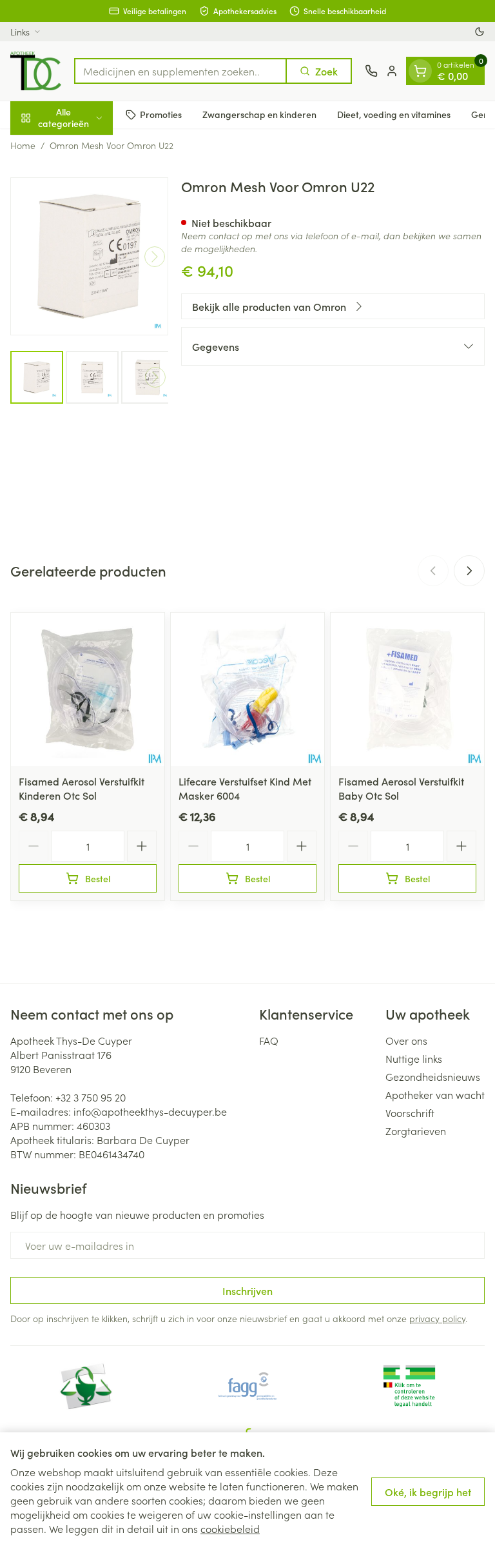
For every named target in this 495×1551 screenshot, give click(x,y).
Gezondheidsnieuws (432, 1076)
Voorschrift (409, 1112)
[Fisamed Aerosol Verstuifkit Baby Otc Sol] (407, 689)
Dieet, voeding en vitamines (394, 114)
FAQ (268, 1040)
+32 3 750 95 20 (90, 1097)
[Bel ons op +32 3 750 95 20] (371, 70)
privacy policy (437, 1318)
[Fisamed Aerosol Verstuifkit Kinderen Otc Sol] (87, 689)
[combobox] (180, 71)
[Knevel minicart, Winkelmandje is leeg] (420, 71)
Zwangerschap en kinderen (259, 114)
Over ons (406, 1040)
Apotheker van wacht (435, 1094)
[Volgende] (154, 256)
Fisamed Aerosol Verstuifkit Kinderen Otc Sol (81, 788)
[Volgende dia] (469, 570)
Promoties (161, 114)
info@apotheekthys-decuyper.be (150, 1111)
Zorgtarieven (415, 1130)
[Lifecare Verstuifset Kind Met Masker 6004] (247, 689)
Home (22, 145)
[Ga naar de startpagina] (35, 71)
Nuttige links (413, 1058)
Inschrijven (247, 1290)
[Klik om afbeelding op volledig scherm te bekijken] (89, 256)
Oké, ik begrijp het (428, 1492)
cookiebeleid (230, 1528)
